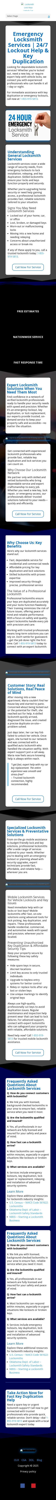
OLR (16, 1460)
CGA (23, 1460)
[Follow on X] (28, 1486)
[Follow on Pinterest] (33, 1486)
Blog (39, 1460)
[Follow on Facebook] (22, 1486)
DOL (32, 1460)
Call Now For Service (28, 267)
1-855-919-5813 (29, 98)
